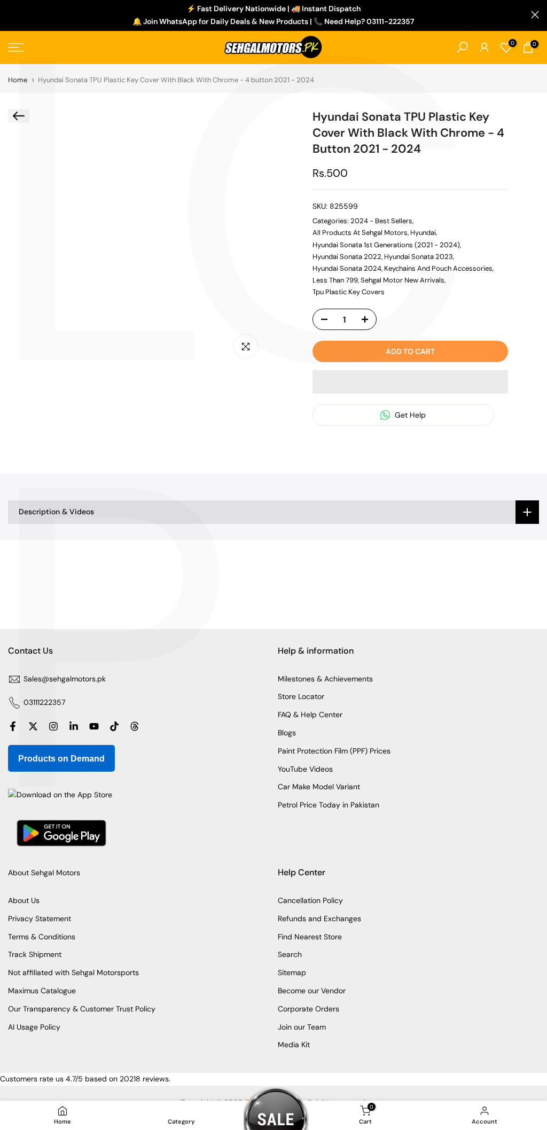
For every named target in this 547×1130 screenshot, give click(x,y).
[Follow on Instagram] (53, 726)
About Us (24, 900)
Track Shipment (34, 954)
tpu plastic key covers (348, 291)
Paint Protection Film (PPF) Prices (334, 751)
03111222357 (44, 702)
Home (17, 79)
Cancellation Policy (310, 900)
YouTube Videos (305, 769)
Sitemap (292, 972)
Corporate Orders (308, 1009)
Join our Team (302, 1027)
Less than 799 (335, 280)
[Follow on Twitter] (33, 726)
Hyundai (423, 232)
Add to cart (410, 351)
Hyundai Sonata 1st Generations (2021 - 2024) (386, 244)
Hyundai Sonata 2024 (346, 268)
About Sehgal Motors (44, 872)
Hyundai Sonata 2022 (346, 256)
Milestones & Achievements (325, 679)
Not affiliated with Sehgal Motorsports (73, 972)
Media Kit (294, 1044)
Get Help (409, 415)
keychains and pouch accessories (438, 268)
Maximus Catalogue (42, 990)
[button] (410, 382)
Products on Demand (61, 758)
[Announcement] (273, 15)
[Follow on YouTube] (94, 726)
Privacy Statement (39, 918)
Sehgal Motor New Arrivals (402, 280)
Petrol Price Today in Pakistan (328, 805)
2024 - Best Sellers (381, 220)
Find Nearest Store (310, 936)
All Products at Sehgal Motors (360, 232)
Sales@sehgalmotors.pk (65, 679)
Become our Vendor (312, 990)
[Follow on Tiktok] (114, 726)
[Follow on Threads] (134, 726)
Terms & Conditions (41, 936)
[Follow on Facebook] (13, 726)
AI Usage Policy (34, 1027)
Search (290, 954)
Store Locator (301, 696)
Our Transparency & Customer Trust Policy (81, 1009)
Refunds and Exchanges (319, 918)
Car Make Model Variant (319, 786)
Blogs (287, 732)
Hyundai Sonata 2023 (418, 256)
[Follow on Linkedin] (74, 726)
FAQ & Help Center (310, 714)
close (12, 15)
